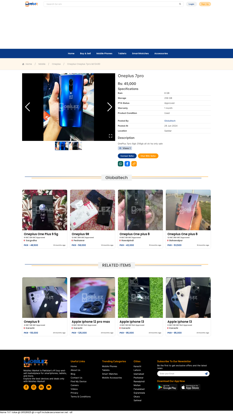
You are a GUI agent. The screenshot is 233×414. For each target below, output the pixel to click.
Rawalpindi (139, 381)
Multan (137, 385)
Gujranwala (139, 392)
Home (71, 53)
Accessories (161, 53)
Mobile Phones (104, 53)
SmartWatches (140, 53)
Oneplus (56, 64)
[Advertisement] (116, 28)
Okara (137, 396)
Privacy (74, 392)
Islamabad (139, 373)
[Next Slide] (109, 107)
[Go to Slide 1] (61, 146)
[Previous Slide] (27, 107)
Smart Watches (110, 373)
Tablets (122, 53)
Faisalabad (139, 389)
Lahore (137, 370)
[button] (68, 107)
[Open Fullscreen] (110, 136)
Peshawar (138, 377)
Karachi (137, 366)
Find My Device (78, 381)
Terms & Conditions (81, 396)
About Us (75, 370)
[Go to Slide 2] (75, 146)
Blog (73, 373)
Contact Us (76, 377)
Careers (75, 385)
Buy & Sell (85, 53)
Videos (74, 389)
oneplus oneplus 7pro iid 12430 (83, 64)
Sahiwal (137, 400)
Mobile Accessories (112, 377)
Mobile (41, 64)
